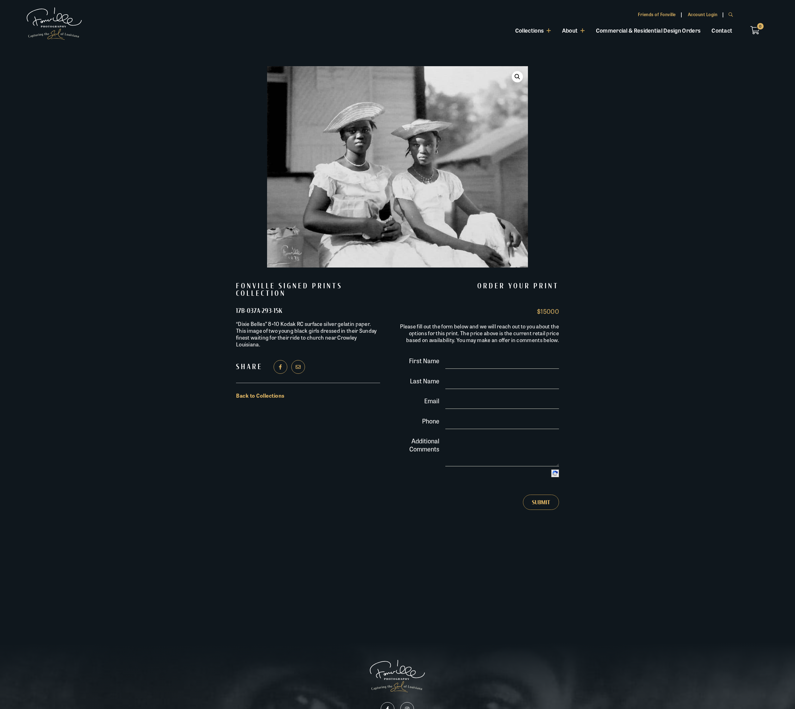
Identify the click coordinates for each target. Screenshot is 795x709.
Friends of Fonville (657, 14)
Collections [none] (529, 30)
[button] (517, 76)
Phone (430, 420)
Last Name (424, 380)
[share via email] (298, 367)
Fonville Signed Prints (289, 286)
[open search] (731, 14)
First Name (424, 360)
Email (431, 400)
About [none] (570, 30)
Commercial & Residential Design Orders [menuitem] (648, 30)
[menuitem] (533, 30)
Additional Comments (424, 444)
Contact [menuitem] (721, 30)
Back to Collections (260, 395)
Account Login (703, 14)
